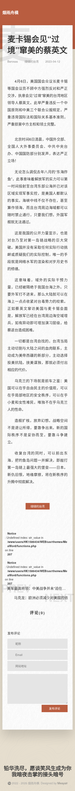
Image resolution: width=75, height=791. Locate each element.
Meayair (62, 783)
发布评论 (54, 708)
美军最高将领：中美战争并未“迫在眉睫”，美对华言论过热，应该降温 (36, 588)
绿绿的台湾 (32, 61)
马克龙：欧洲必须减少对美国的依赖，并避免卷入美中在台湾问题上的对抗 (39, 597)
